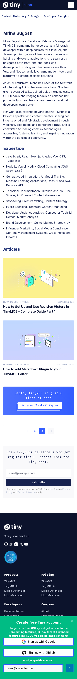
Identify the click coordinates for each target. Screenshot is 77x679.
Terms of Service (27, 492)
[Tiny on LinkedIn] (16, 544)
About (45, 611)
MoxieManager (13, 595)
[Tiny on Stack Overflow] (11, 544)
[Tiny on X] (21, 544)
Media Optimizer (14, 591)
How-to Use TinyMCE (16, 302)
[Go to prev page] (26, 431)
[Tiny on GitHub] (6, 544)
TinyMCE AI (11, 586)
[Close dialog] (72, 621)
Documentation (13, 611)
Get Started (11, 616)
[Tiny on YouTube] (26, 544)
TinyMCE (9, 581)
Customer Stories (52, 616)
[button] (71, 5)
